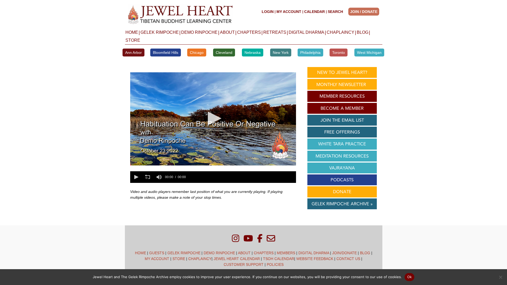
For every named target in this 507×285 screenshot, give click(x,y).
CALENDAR (314, 12)
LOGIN (268, 12)
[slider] (242, 177)
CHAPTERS (249, 32)
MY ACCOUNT (288, 12)
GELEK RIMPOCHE (159, 32)
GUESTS (156, 253)
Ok (409, 277)
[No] (500, 277)
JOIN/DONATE (344, 253)
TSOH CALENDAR (278, 258)
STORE (132, 40)
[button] (365, 12)
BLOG (362, 32)
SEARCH (335, 12)
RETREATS (274, 32)
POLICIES (275, 264)
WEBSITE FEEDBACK (314, 258)
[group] (159, 177)
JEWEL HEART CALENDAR (237, 258)
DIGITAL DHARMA (306, 32)
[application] (213, 118)
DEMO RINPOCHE (199, 32)
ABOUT (227, 32)
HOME (131, 32)
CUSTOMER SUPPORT (244, 264)
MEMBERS (286, 253)
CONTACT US (348, 258)
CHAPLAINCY (340, 32)
